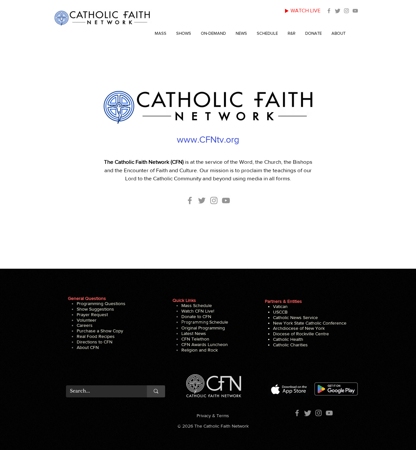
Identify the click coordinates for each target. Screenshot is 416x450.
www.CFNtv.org (208, 140)
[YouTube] (355, 10)
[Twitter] (337, 10)
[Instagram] (346, 10)
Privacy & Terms (213, 415)
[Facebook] (329, 10)
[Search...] (156, 391)
